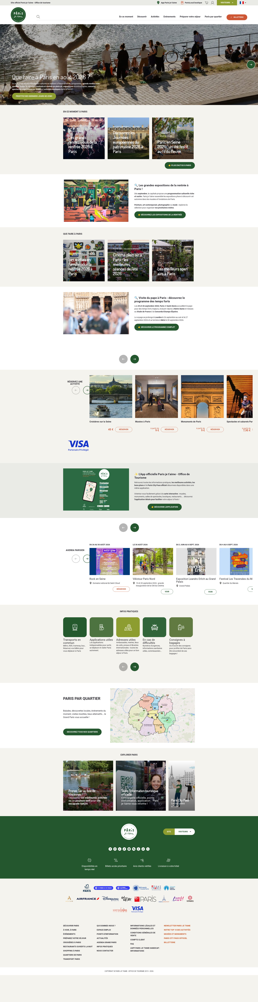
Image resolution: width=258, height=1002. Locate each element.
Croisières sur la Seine (100, 421)
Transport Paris (71, 959)
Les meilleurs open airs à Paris (172, 271)
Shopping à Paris (71, 951)
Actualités (102, 938)
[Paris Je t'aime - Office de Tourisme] (18, 14)
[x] (148, 849)
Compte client (137, 940)
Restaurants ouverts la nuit (78, 946)
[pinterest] (129, 849)
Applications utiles (101, 639)
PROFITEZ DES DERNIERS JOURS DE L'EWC (34, 96)
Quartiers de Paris (72, 955)
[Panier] (206, 2)
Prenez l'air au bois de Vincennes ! (82, 792)
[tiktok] (124, 849)
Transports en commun (72, 641)
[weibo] (143, 849)
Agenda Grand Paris (107, 942)
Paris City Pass (180, 800)
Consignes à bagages (177, 641)
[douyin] (138, 849)
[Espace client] (212, 2)
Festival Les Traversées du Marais (238, 578)
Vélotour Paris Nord (144, 578)
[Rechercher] (38, 16)
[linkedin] (119, 849)
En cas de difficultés (149, 641)
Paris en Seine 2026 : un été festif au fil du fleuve (172, 146)
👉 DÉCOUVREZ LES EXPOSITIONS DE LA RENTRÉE (160, 215)
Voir (167, 592)
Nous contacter (105, 951)
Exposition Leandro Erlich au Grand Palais (196, 580)
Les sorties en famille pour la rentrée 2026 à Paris (80, 266)
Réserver (123, 429)
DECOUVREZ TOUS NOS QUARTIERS (82, 732)
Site (169, 832)
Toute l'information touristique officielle (139, 792)
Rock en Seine (97, 578)
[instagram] (115, 849)
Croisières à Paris (72, 942)
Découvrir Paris (71, 926)
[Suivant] (251, 64)
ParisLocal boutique (193, 3)
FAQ (132, 944)
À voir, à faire (69, 930)
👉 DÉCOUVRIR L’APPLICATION (164, 507)
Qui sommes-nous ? (106, 926)
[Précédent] (7, 64)
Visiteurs (183, 832)
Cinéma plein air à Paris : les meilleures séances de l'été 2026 (127, 264)
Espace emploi (104, 930)
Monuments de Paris (191, 421)
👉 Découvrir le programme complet (156, 327)
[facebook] (110, 849)
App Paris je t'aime (169, 3)
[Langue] (243, 2)
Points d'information (107, 934)
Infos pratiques (105, 946)
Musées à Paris (142, 421)
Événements (69, 934)
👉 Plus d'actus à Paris (180, 165)
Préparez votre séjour (74, 938)
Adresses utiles (126, 639)
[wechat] (133, 849)
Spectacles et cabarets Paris (240, 421)
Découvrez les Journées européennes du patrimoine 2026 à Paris (128, 142)
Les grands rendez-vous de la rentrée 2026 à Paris (83, 144)
